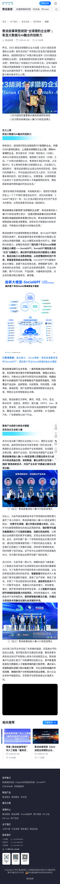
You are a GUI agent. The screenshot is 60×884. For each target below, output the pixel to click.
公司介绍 (6, 829)
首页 (4, 22)
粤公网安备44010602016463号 (40, 873)
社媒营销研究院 (23, 9)
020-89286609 (18, 839)
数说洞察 (15, 814)
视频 (47, 22)
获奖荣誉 (37, 22)
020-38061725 (18, 845)
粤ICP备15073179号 (16, 873)
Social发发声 (26, 814)
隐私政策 (30, 879)
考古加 (24, 797)
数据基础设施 (8, 782)
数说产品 (6, 792)
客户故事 (37, 814)
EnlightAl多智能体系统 (25, 782)
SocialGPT (41, 782)
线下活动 (14, 818)
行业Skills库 (7, 786)
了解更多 (49, 722)
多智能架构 (19, 786)
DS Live (45, 9)
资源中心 (6, 810)
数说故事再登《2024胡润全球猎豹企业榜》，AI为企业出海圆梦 (43, 749)
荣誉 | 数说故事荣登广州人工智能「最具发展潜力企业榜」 (15, 749)
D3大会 (36, 9)
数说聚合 (15, 797)
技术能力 (6, 778)
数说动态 (25, 22)
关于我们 (14, 22)
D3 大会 (45, 814)
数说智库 (6, 814)
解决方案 (6, 803)
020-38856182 (18, 842)
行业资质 (15, 829)
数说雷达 (6, 797)
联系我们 (25, 829)
